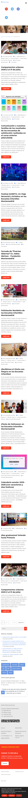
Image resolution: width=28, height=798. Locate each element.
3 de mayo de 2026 (7, 56)
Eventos (6, 60)
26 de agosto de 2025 (8, 471)
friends (22, 664)
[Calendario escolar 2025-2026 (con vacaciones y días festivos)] (14, 461)
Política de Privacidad (5, 774)
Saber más (6, 88)
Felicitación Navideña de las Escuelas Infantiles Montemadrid (13, 312)
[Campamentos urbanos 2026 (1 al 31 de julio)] (14, 47)
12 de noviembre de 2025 (9, 415)
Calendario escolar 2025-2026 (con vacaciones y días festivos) (13, 484)
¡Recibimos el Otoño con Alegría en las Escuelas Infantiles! (12, 371)
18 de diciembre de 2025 (9, 299)
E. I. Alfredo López (5, 301)
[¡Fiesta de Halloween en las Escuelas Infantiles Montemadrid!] (14, 406)
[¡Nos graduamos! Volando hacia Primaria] (14, 519)
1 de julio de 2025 (7, 528)
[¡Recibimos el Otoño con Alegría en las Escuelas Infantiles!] (14, 349)
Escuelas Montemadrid (14, 244)
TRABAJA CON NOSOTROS (10, 747)
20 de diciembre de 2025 (9, 242)
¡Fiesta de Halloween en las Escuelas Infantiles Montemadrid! (12, 426)
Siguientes (21, 622)
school (4, 672)
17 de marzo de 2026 (8, 115)
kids (8, 668)
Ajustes (19, 795)
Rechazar (12, 795)
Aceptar (4, 795)
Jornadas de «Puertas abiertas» (10, 654)
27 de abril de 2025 (7, 579)
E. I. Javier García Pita (20, 417)
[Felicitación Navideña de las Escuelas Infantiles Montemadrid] (14, 290)
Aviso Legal (3, 780)
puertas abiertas (16, 668)
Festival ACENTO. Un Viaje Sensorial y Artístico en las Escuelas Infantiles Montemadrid (12, 650)
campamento (5, 664)
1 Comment (13, 62)
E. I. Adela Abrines (19, 56)
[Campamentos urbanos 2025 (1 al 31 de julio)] (14, 570)
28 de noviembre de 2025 (9, 358)
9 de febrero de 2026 (8, 183)
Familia (12, 362)
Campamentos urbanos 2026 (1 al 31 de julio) (14, 637)
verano (10, 672)
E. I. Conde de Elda (13, 58)
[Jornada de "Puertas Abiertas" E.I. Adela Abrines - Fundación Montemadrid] (14, 233)
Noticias (10, 60)
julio (3, 668)
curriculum (14, 664)
